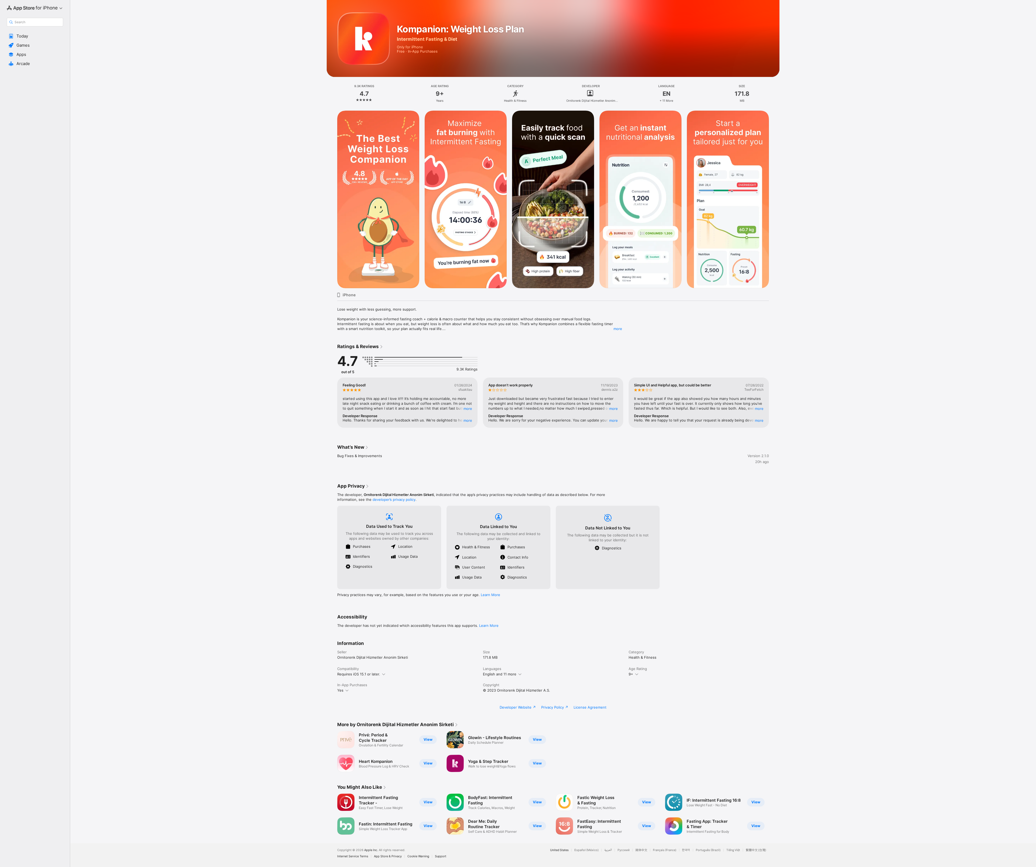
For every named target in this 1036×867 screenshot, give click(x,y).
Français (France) (664, 850)
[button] (35, 36)
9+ (631, 674)
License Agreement (590, 707)
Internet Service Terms (352, 856)
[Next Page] (774, 199)
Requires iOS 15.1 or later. (358, 674)
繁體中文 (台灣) (756, 850)
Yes (340, 690)
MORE (468, 408)
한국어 (686, 850)
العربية (608, 850)
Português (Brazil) (708, 850)
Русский (624, 850)
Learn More (490, 595)
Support (440, 856)
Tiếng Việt (733, 850)
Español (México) (586, 850)
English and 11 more (499, 674)
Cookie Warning (418, 856)
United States (559, 850)
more (618, 329)
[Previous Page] (332, 199)
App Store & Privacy (388, 856)
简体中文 (641, 850)
